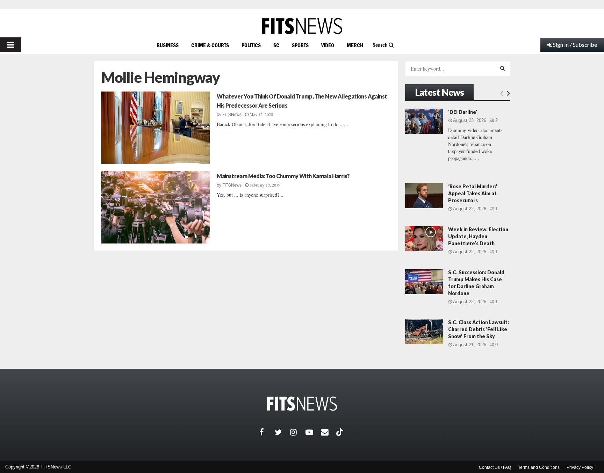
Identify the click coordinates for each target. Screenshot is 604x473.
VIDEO (327, 45)
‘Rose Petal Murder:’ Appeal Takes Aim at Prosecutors (472, 193)
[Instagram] (297, 432)
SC (276, 45)
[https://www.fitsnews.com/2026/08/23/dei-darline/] (424, 121)
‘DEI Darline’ (462, 112)
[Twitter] (282, 432)
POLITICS (251, 45)
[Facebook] (267, 432)
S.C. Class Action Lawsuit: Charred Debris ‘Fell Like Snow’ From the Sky (478, 329)
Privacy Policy (580, 467)
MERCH (355, 45)
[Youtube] (313, 432)
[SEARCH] (502, 68)
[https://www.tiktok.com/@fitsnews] (340, 432)
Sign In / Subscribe (575, 44)
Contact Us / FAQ (495, 467)
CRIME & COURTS (210, 45)
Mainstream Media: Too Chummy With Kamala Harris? (283, 176)
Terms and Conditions (539, 467)
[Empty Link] (501, 93)
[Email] (328, 432)
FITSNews (232, 114)
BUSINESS (168, 45)
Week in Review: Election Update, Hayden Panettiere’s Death (478, 236)
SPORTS (300, 45)
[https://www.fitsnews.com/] (302, 26)
